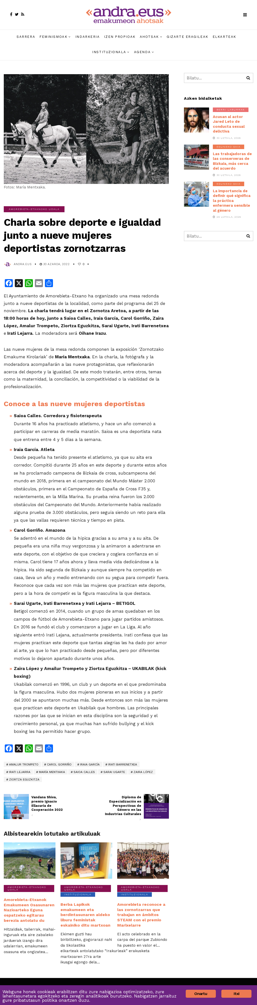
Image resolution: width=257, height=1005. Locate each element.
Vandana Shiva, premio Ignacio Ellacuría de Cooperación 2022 (47, 806)
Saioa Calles (84, 772)
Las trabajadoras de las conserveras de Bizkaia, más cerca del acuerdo (232, 161)
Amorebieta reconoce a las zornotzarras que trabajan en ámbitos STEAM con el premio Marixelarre (141, 915)
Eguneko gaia (228, 146)
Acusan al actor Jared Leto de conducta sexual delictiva (229, 124)
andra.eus (23, 264)
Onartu (200, 993)
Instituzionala (109, 52)
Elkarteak (224, 37)
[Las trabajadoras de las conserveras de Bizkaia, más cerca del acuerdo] (196, 157)
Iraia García (90, 764)
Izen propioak (119, 37)
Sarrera (26, 37)
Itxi (236, 993)
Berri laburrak (231, 109)
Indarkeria (87, 37)
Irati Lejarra (19, 772)
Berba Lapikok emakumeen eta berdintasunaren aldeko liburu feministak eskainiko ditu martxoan (85, 915)
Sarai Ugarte (114, 772)
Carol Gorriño (59, 764)
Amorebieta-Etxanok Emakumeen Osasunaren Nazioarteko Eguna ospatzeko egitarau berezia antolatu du (29, 910)
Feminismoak (53, 37)
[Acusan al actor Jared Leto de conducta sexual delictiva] (196, 120)
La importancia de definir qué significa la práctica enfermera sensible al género (231, 201)
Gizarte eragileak (187, 37)
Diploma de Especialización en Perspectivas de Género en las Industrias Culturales (123, 808)
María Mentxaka (52, 772)
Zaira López (143, 772)
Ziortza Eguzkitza (24, 779)
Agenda (142, 52)
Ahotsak (149, 37)
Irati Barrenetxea (122, 764)
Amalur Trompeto (23, 764)
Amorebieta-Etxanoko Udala (34, 209)
